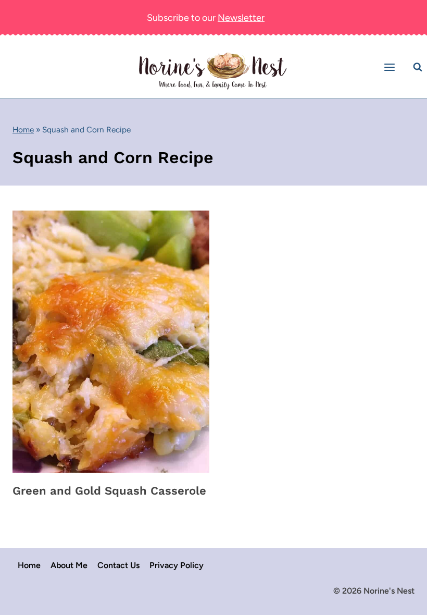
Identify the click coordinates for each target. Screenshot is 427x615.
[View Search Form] (417, 67)
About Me (69, 565)
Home (23, 129)
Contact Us (118, 565)
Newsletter (241, 17)
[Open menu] (391, 67)
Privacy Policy (176, 565)
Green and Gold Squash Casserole (109, 490)
